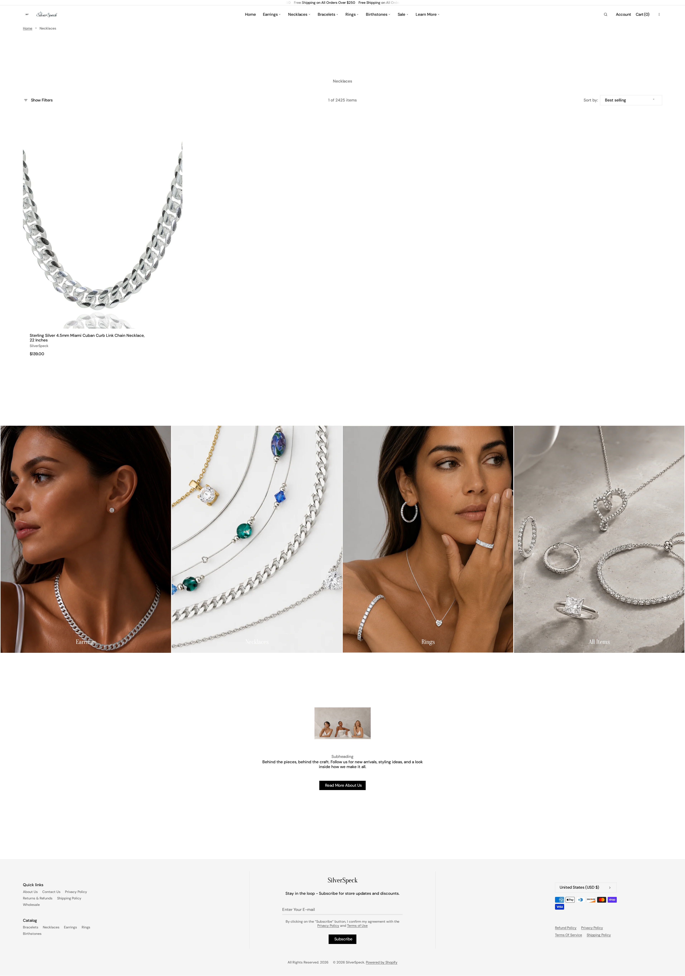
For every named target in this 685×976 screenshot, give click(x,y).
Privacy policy (592, 928)
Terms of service (568, 935)
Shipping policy (599, 935)
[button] (605, 14)
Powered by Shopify (381, 962)
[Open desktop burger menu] (27, 14)
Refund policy (565, 928)
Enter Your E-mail (298, 909)
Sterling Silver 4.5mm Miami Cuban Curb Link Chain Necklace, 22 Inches (87, 338)
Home (27, 28)
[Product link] (102, 236)
